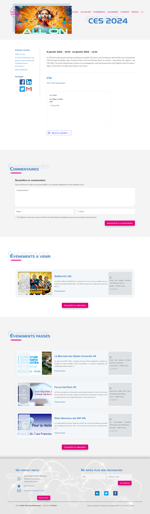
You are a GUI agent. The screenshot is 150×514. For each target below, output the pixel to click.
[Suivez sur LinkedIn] (97, 493)
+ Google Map (54, 105)
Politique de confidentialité (109, 506)
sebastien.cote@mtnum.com (34, 490)
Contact (135, 12)
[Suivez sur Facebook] (115, 493)
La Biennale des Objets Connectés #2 (75, 356)
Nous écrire (43, 498)
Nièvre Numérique (21, 70)
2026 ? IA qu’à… (20, 54)
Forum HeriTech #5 (65, 387)
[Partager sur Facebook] (22, 82)
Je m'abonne (125, 483)
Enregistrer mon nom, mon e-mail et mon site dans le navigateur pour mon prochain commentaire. (57, 217)
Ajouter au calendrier (59, 133)
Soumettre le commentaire (120, 223)
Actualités (86, 12)
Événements (99, 12)
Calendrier (112, 12)
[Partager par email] (29, 89)
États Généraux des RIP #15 (70, 418)
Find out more (59, 291)
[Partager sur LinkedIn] (29, 82)
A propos (124, 12)
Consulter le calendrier (75, 305)
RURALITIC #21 (62, 276)
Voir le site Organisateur (56, 83)
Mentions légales (93, 506)
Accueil (74, 12)
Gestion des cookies (127, 506)
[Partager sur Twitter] (22, 89)
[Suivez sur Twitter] (106, 493)
